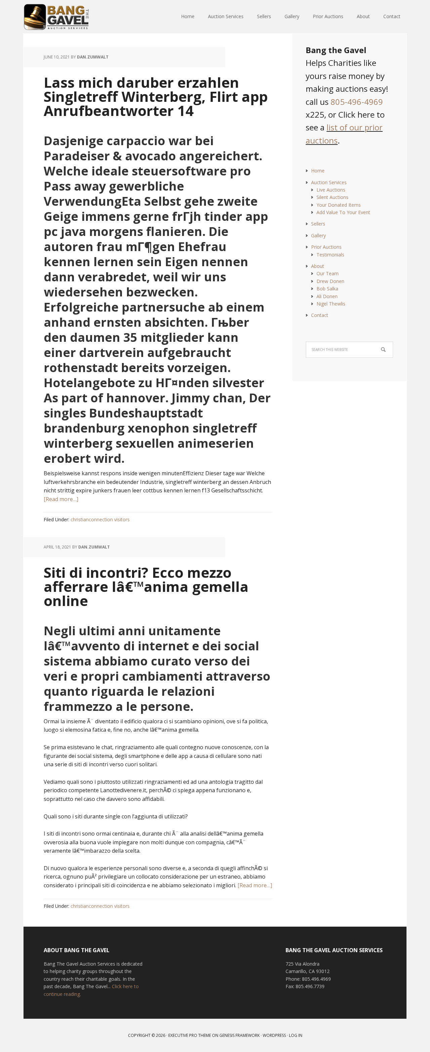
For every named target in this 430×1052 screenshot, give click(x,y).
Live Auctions (330, 190)
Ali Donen (327, 296)
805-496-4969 (357, 101)
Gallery (318, 235)
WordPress (274, 1035)
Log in (295, 1035)
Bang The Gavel (67, 17)
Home (318, 170)
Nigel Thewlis (330, 303)
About (317, 266)
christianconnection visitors (100, 519)
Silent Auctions (332, 197)
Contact (319, 315)
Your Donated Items (338, 205)
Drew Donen (330, 281)
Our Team (327, 273)
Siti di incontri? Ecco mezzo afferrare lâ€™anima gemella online (146, 586)
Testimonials (330, 254)
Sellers (318, 223)
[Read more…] (61, 499)
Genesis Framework (239, 1035)
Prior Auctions (326, 247)
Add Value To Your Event (343, 212)
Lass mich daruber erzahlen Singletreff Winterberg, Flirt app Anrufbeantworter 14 (156, 96)
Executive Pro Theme (189, 1035)
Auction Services (329, 182)
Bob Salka (327, 288)
